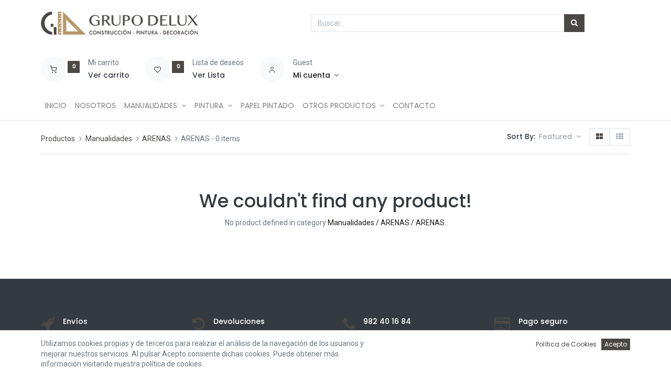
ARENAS (156, 138)
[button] (560, 137)
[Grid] (599, 137)
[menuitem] (56, 106)
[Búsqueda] (574, 23)
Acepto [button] (615, 344)
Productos (58, 138)
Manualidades (108, 138)
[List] (619, 137)
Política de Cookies (566, 344)
